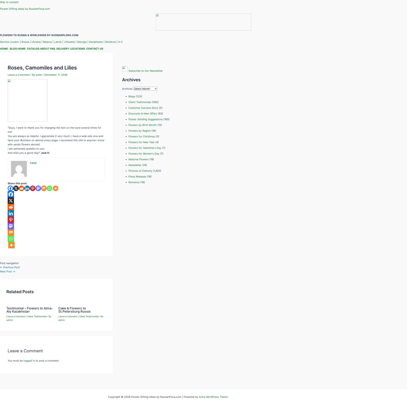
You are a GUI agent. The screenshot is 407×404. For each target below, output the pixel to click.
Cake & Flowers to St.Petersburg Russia (74, 309)
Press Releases (137, 176)
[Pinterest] (32, 188)
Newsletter (134, 165)
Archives (127, 88)
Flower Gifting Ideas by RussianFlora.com (25, 8)
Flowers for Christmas (141, 136)
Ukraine (36, 41)
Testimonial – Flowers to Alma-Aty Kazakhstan (29, 309)
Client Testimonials (37, 316)
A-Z (120, 41)
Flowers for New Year (141, 142)
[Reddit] (21, 188)
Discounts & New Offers (142, 113)
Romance (134, 182)
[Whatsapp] (49, 188)
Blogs (131, 96)
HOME (4, 48)
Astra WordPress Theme (213, 396)
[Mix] (44, 188)
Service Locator (9, 41)
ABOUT (44, 48)
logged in (29, 360)
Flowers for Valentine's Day (144, 147)
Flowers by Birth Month (142, 125)
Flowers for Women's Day (143, 153)
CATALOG (33, 48)
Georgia (82, 41)
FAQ (52, 48)
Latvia (58, 41)
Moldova (110, 41)
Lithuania (69, 41)
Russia (25, 41)
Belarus (47, 41)
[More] (55, 188)
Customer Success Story (143, 107)
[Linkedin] (27, 188)
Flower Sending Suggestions (145, 119)
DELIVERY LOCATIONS (70, 48)
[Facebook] (10, 188)
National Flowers (138, 159)
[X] (16, 188)
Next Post (7, 271)
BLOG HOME (18, 48)
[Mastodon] (38, 188)
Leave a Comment (19, 74)
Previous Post (10, 267)
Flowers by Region (139, 130)
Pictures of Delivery (140, 170)
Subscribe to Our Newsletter (146, 70)
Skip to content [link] (9, 2)
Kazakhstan (96, 41)
